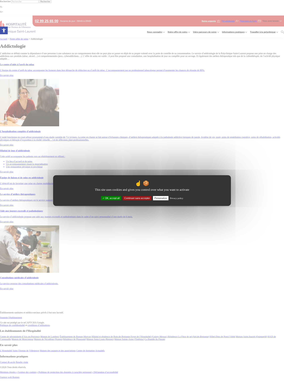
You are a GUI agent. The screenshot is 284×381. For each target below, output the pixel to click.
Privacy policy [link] (176, 198)
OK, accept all (112, 198)
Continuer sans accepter (137, 198)
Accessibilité (4, 30)
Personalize (160, 198)
